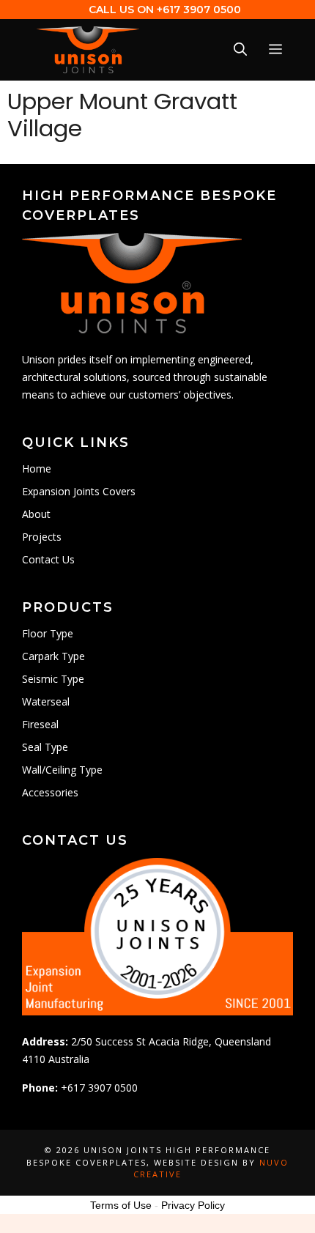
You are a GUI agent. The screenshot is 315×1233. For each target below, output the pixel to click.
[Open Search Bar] (240, 50)
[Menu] (275, 50)
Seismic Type (53, 679)
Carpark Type (53, 656)
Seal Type (45, 747)
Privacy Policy (193, 1205)
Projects (42, 537)
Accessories (50, 792)
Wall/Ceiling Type (62, 770)
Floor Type (47, 633)
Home (36, 468)
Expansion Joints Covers (79, 491)
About (36, 514)
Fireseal (40, 724)
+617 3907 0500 (199, 9)
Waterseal (46, 701)
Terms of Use (121, 1205)
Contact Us (48, 559)
